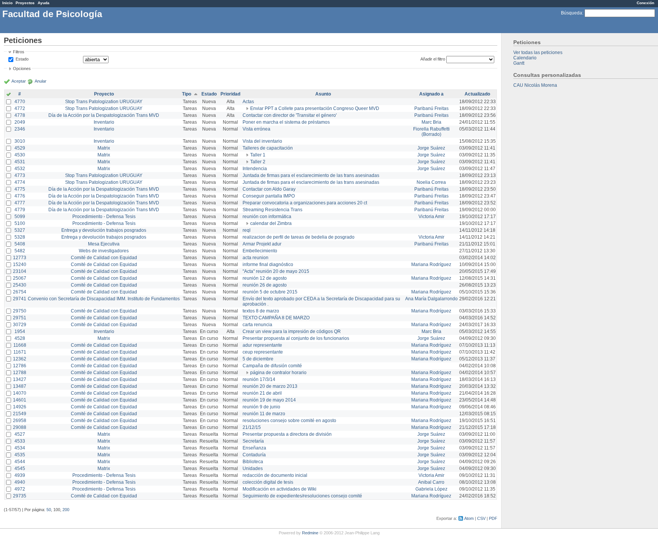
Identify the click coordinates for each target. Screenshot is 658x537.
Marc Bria (431, 122)
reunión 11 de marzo (264, 413)
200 (65, 509)
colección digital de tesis (268, 482)
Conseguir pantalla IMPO (269, 196)
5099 (19, 216)
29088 (19, 427)
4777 (19, 203)
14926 (19, 407)
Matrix (103, 148)
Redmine (310, 533)
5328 (19, 237)
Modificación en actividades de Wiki (279, 489)
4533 (19, 441)
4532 (19, 168)
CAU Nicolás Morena (535, 85)
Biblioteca (253, 461)
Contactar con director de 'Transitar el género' (290, 115)
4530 (19, 155)
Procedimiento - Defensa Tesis (104, 216)
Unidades (253, 468)
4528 (19, 338)
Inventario (104, 122)
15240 (19, 264)
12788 (19, 372)
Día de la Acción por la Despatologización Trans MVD (103, 115)
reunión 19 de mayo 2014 (269, 400)
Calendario (525, 58)
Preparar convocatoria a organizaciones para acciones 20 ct (305, 203)
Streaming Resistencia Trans (272, 209)
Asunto (323, 94)
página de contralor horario (278, 372)
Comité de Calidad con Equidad (104, 257)
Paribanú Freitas (431, 108)
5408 (19, 244)
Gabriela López (431, 489)
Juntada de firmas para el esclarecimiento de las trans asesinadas (311, 175)
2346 (19, 129)
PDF (493, 518)
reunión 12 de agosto (265, 278)
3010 (19, 141)
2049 (19, 122)
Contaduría (254, 454)
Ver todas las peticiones (537, 52)
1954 (19, 331)
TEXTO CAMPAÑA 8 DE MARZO (276, 317)
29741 (19, 298)
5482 (19, 250)
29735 (19, 496)
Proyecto (104, 94)
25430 (19, 285)
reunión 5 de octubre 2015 (270, 292)
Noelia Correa (431, 182)
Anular (40, 81)
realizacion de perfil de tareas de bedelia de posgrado (299, 237)
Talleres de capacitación (268, 148)
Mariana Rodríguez (431, 264)
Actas (248, 101)
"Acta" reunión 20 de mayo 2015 (276, 271)
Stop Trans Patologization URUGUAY (103, 101)
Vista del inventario (262, 141)
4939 (19, 475)
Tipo (186, 94)
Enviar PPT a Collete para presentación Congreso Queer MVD (314, 108)
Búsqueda (571, 13)
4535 (19, 454)
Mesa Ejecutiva (104, 244)
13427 (19, 379)
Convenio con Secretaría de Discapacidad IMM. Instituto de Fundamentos (104, 298)
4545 (19, 468)
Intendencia (255, 168)
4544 (19, 461)
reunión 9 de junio (261, 407)
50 (48, 509)
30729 (19, 324)
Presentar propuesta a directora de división (287, 434)
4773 (19, 175)
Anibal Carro (431, 482)
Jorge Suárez (431, 148)
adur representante (262, 345)
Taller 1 (257, 155)
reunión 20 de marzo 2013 (270, 386)
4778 (19, 115)
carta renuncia (257, 324)
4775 (19, 189)
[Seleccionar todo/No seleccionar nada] (8, 94)
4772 (19, 108)
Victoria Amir (431, 216)
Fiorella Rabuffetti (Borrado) (431, 131)
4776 (19, 196)
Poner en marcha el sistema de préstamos (286, 122)
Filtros (18, 51)
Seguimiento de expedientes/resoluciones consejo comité (302, 496)
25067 (19, 278)
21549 (19, 413)
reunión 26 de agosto (265, 285)
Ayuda (44, 3)
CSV (481, 518)
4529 (19, 148)
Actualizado (477, 94)
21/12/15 (252, 427)
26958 (19, 420)
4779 (19, 209)
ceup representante (263, 352)
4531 (19, 161)
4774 (19, 182)
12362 (19, 359)
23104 (19, 271)
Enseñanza (254, 448)
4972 (19, 489)
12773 (19, 257)
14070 (19, 393)
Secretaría (253, 441)
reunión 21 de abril (262, 393)
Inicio (7, 3)
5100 (19, 223)
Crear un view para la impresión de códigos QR (292, 331)
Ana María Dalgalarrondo (431, 298)
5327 (19, 230)
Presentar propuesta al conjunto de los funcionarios (296, 338)
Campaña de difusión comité (272, 365)
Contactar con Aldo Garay (269, 189)
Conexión (645, 3)
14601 (19, 400)
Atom (469, 518)
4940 (19, 482)
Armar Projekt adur (262, 244)
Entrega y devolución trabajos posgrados (103, 230)
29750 (19, 311)
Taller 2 (257, 161)
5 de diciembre (258, 359)
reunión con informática (267, 216)
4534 (19, 448)
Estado (22, 59)
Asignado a (431, 94)
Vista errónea (256, 129)
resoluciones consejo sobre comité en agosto (289, 420)
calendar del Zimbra (271, 223)
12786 (19, 365)
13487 (19, 386)
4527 (19, 434)
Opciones (22, 68)
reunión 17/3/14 (259, 379)
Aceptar (18, 81)
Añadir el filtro (432, 59)
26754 (19, 292)
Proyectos (25, 3)
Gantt (518, 63)
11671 (19, 352)
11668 (19, 345)
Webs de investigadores (104, 250)
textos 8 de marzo (261, 311)
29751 (19, 317)
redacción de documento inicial (275, 475)
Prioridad (230, 94)
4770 (19, 101)
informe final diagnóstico (268, 264)
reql (247, 230)
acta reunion (255, 257)
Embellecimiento (260, 250)
